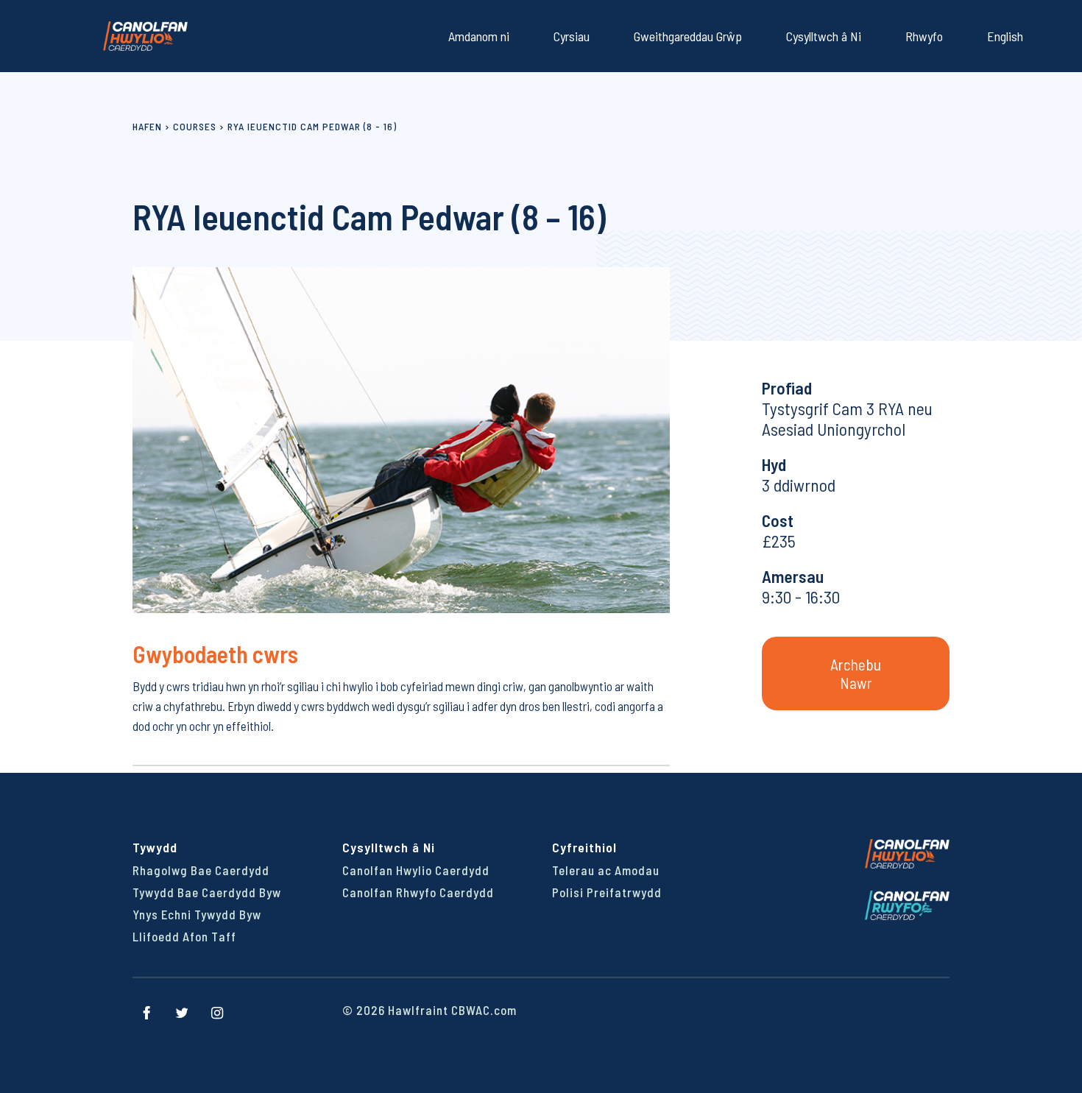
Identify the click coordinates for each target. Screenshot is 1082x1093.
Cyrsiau (572, 36)
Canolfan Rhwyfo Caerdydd (418, 892)
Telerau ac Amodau (606, 870)
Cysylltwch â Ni (823, 36)
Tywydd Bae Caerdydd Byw (206, 892)
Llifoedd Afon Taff (184, 936)
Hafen (147, 126)
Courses (194, 126)
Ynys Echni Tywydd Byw (196, 914)
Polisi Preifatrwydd (607, 892)
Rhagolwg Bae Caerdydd (200, 870)
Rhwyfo (924, 36)
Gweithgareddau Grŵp (688, 36)
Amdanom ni (478, 36)
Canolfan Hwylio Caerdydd (415, 870)
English (1005, 36)
